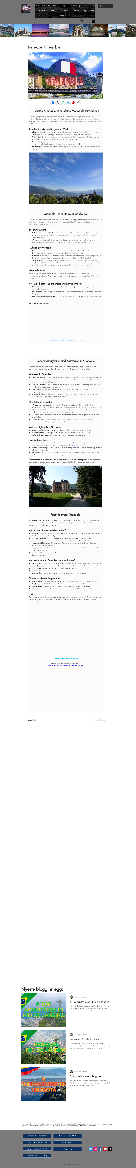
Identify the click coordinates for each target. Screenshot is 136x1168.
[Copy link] (78, 102)
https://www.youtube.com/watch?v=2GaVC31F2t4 (65, 666)
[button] (93, 21)
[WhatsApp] (63, 102)
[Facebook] (53, 102)
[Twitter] (90, 1149)
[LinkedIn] (68, 102)
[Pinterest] (73, 102)
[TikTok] (110, 1149)
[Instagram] (95, 1149)
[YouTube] (105, 1149)
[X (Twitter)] (58, 102)
